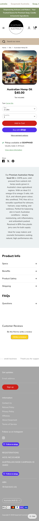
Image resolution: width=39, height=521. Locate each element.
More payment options (19, 135)
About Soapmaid (9, 420)
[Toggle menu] (3, 28)
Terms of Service (9, 424)
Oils (10, 48)
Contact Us (7, 403)
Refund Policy (8, 407)
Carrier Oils (9, 103)
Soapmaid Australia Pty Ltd (23, 515)
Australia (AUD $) (11, 500)
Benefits (6, 271)
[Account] (29, 27)
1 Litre (6, 109)
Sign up (10, 387)
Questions (7, 303)
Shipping (6, 286)
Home (4, 48)
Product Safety (9, 278)
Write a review (19, 337)
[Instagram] (3, 438)
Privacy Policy (8, 411)
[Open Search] (4, 41)
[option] (19, 67)
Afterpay (6, 415)
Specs (5, 263)
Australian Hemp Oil (20, 48)
